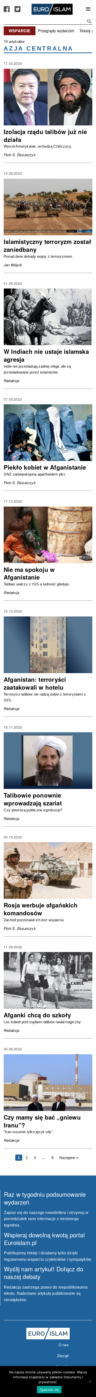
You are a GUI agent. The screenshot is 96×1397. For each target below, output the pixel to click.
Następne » (68, 1158)
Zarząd (63, 1355)
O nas (64, 1344)
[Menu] (88, 9)
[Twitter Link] (17, 9)
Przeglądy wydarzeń (56, 31)
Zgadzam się (49, 1390)
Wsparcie (20, 31)
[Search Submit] (89, 21)
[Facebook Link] (7, 9)
